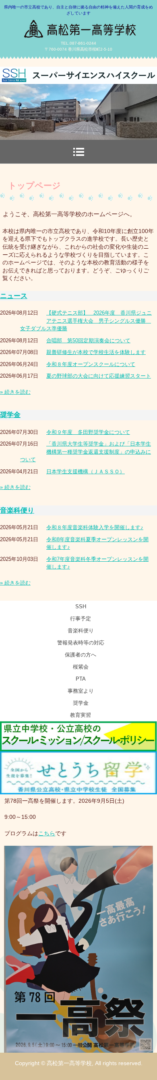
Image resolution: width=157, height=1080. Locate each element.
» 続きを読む (15, 392)
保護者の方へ (80, 655)
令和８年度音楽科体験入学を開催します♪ (94, 527)
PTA (81, 679)
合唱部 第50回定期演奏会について (88, 341)
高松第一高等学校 (78, 26)
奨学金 (10, 415)
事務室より (81, 691)
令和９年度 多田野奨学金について (88, 432)
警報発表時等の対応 (80, 643)
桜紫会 (81, 667)
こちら (46, 833)
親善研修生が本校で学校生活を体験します (96, 352)
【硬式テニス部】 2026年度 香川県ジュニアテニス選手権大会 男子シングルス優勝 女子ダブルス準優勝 (86, 320)
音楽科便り (17, 510)
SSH (80, 606)
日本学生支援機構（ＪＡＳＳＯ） (85, 471)
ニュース (13, 296)
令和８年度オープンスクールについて (90, 364)
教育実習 (80, 715)
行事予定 (80, 619)
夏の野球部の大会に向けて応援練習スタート (98, 376)
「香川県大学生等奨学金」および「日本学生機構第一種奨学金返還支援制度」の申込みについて (85, 451)
